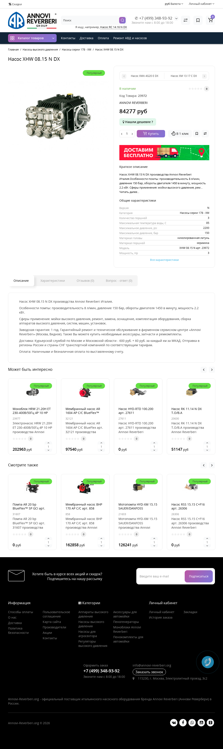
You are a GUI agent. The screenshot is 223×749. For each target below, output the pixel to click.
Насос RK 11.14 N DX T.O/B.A (186, 411)
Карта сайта (52, 622)
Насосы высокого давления (91, 624)
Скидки (16, 4)
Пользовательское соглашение (56, 614)
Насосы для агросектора (87, 633)
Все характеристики (164, 260)
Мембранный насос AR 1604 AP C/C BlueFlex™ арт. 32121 (83, 413)
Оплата (103, 38)
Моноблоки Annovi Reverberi (127, 629)
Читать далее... (129, 192)
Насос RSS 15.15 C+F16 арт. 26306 (188, 506)
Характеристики (53, 280)
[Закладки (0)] (198, 20)
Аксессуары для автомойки (125, 614)
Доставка (86, 38)
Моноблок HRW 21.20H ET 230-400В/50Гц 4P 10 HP (32, 411)
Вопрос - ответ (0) (119, 280)
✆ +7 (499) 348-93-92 (153, 18)
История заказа (160, 617)
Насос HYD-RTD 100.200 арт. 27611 (135, 411)
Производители (54, 627)
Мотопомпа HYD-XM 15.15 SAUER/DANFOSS (137, 506)
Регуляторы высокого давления (92, 643)
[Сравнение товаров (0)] (185, 20)
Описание (21, 280)
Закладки (190, 612)
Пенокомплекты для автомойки (128, 639)
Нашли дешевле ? (138, 122)
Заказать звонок (149, 672)
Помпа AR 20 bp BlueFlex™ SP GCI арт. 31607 (29, 508)
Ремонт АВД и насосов (130, 38)
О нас (12, 617)
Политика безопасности (18, 630)
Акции (47, 633)
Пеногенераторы (126, 622)
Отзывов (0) (85, 280)
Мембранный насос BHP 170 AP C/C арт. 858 (84, 506)
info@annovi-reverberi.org (152, 665)
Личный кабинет (161, 612)
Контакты (68, 38)
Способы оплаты (20, 612)
